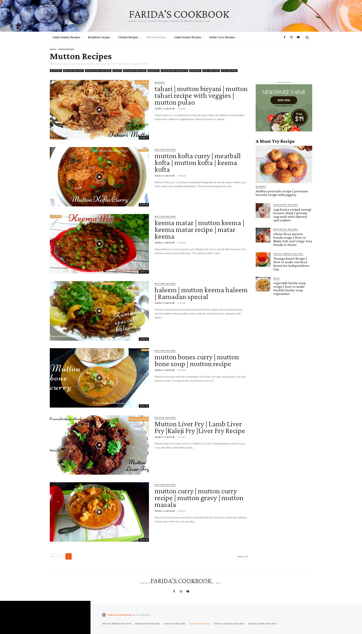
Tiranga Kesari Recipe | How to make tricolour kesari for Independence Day (291, 263)
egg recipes (211, 70)
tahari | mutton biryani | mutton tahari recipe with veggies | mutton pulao (201, 95)
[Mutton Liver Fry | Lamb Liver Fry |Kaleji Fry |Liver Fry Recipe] (99, 445)
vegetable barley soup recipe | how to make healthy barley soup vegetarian (289, 288)
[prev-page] (53, 556)
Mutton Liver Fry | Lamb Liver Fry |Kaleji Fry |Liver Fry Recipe (200, 427)
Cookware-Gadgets (174, 70)
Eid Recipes (229, 70)
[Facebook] (284, 37)
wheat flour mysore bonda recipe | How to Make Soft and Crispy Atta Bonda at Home (292, 239)
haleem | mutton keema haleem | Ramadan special (201, 293)
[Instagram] (291, 37)
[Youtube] (298, 37)
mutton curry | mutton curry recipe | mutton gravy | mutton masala (199, 498)
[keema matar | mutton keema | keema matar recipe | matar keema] (99, 244)
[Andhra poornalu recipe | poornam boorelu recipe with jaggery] (284, 164)
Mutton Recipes (165, 149)
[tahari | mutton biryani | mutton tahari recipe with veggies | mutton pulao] (99, 110)
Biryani (56, 70)
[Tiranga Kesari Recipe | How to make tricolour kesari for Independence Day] (263, 259)
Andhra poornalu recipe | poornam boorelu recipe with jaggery (282, 193)
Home (53, 49)
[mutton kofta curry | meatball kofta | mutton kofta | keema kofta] (99, 177)
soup (276, 278)
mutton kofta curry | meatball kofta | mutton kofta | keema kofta (198, 162)
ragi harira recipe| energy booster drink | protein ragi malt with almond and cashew (292, 214)
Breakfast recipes (98, 70)
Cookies (153, 70)
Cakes (117, 70)
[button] (307, 37)
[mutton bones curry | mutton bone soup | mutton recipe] (99, 378)
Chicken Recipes (135, 70)
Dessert (195, 70)
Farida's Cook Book (165, 108)
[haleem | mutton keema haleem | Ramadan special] (99, 311)
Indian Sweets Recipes (288, 254)
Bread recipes (73, 70)
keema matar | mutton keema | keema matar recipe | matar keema (199, 229)
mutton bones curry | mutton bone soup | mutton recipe (197, 360)
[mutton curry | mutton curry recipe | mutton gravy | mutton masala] (99, 512)
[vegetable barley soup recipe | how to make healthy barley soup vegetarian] (263, 284)
